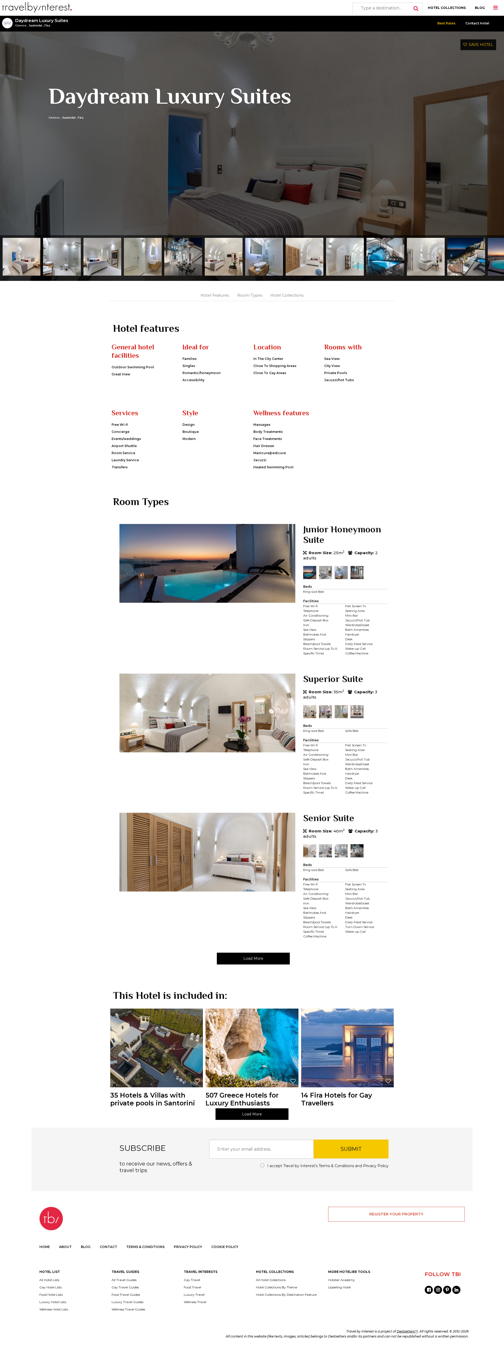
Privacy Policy (375, 1165)
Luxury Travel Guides (127, 1302)
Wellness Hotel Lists (53, 1309)
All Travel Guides (124, 1280)
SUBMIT (351, 1149)
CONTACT (108, 1247)
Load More (253, 958)
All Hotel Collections (271, 1280)
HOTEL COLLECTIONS (447, 8)
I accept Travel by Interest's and (327, 1165)
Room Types (249, 295)
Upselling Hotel (339, 1287)
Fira (47, 25)
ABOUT (65, 1247)
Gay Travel (192, 1280)
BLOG (480, 8)
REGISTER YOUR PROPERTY (396, 1214)
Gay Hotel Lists (50, 1287)
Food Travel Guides (126, 1294)
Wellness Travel (195, 1302)
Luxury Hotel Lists (52, 1302)
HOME (44, 1247)
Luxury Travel (194, 1294)
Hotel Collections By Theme (276, 1287)
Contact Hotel (477, 23)
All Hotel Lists (49, 1280)
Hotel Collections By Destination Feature (286, 1294)
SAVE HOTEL (480, 44)
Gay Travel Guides (125, 1287)
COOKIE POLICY (224, 1247)
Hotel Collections (286, 295)
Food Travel (192, 1287)
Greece (21, 25)
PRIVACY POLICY (188, 1247)
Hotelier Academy (341, 1280)
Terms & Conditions (336, 1165)
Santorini (35, 25)
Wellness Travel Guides (128, 1309)
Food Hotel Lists (51, 1294)
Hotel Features (215, 295)
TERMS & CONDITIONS (145, 1247)
